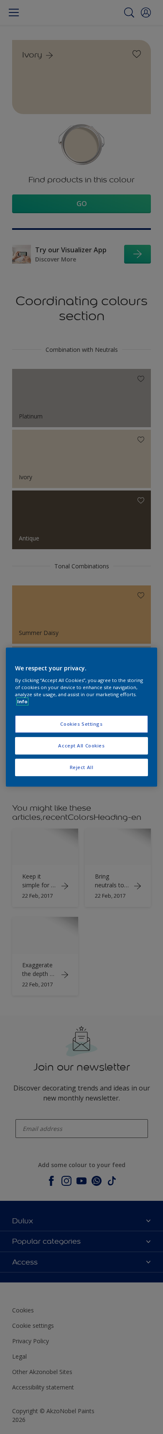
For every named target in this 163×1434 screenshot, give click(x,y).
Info (22, 701)
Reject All (82, 767)
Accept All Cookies (81, 745)
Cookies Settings (81, 724)
